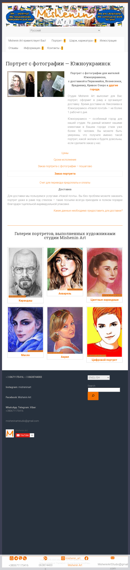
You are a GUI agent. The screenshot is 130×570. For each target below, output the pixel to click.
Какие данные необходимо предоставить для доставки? (88, 210)
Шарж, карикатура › (81, 40)
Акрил (65, 356)
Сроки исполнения (65, 159)
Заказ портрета (65, 173)
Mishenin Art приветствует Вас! (27, 40)
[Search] (93, 396)
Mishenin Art (75, 565)
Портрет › (57, 40)
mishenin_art (73, 558)
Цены (65, 153)
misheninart (24, 387)
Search (91, 385)
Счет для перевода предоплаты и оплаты (65, 182)
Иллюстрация (108, 40)
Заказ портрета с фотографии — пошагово (65, 166)
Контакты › (54, 48)
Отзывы (13, 48)
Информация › (32, 48)
